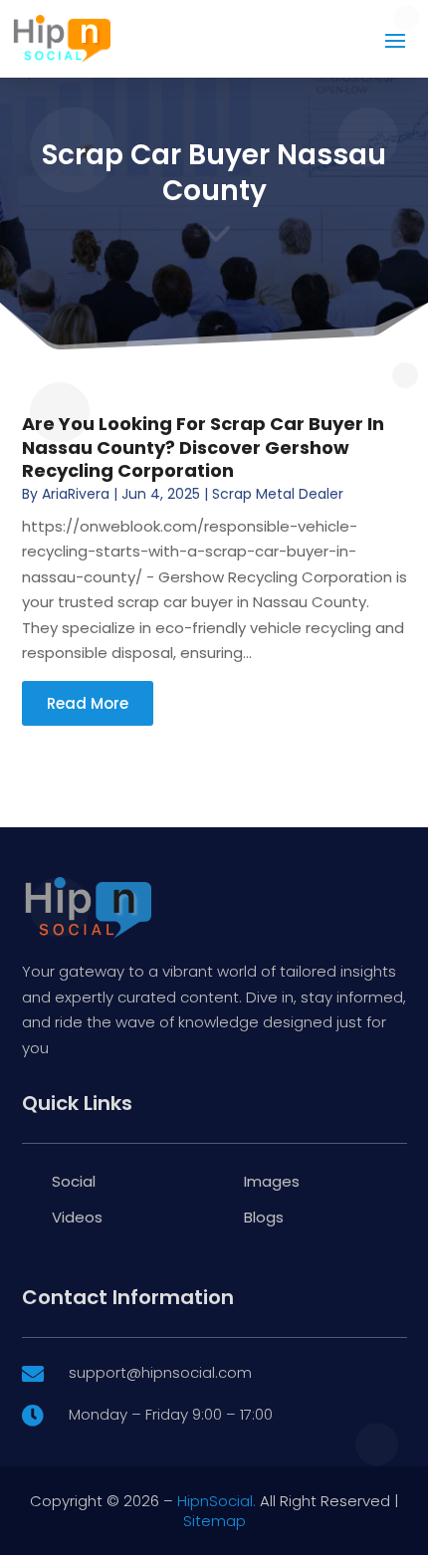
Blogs (264, 1217)
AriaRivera (75, 494)
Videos (77, 1217)
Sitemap (214, 1520)
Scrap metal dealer (277, 494)
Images (272, 1181)
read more (87, 703)
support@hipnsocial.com (160, 1372)
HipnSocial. (216, 1500)
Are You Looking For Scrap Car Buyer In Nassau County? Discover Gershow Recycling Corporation (203, 447)
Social (74, 1181)
